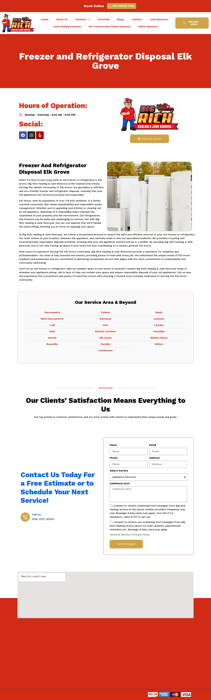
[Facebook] (23, 135)
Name (113, 445)
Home (45, 19)
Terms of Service (120, 534)
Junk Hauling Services (67, 26)
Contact (137, 19)
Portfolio (103, 19)
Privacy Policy (141, 534)
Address (154, 458)
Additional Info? (120, 483)
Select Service (119, 470)
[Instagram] (31, 135)
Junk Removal (159, 19)
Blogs (120, 19)
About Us (62, 19)
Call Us (36, 514)
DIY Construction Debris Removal (109, 26)
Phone (114, 458)
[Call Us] (25, 517)
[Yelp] (40, 135)
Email (152, 445)
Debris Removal (148, 26)
